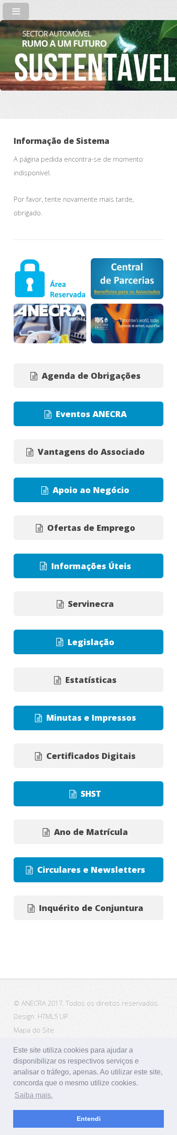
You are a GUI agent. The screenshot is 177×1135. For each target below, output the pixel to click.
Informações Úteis (91, 565)
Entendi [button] (89, 1118)
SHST (91, 793)
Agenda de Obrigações (91, 375)
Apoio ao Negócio (91, 489)
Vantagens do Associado (91, 451)
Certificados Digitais (91, 755)
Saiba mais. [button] (34, 1095)
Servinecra (91, 603)
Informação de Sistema (61, 140)
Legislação (91, 641)
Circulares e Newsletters (91, 869)
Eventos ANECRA (91, 413)
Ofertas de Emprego (91, 527)
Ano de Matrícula (91, 831)
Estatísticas (91, 679)
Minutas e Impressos (91, 717)
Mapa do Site (34, 1029)
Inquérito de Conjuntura (91, 907)
